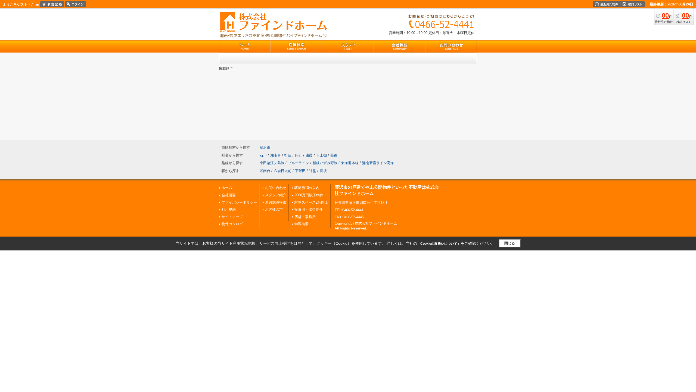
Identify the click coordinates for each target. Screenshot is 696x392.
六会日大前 (282, 171)
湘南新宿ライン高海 (378, 163)
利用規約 (229, 209)
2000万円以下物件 (308, 195)
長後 (333, 155)
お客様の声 (274, 209)
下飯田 (300, 171)
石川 (263, 155)
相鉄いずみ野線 (325, 163)
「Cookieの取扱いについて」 (439, 244)
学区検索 (301, 224)
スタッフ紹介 (275, 195)
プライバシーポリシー (239, 202)
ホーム (227, 188)
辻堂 (312, 171)
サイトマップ (232, 217)
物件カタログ (232, 224)
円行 (298, 155)
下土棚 (321, 155)
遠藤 (309, 155)
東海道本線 (350, 163)
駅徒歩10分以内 (306, 188)
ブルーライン (298, 163)
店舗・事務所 (305, 217)
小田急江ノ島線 (272, 163)
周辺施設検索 (275, 202)
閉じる (509, 243)
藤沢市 (265, 147)
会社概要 (229, 195)
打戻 (287, 155)
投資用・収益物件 (308, 209)
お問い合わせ (275, 188)
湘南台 (275, 155)
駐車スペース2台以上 (311, 202)
